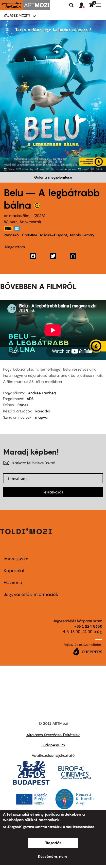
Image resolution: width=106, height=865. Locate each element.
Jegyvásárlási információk (31, 594)
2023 (39, 215)
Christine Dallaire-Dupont (44, 235)
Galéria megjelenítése (53, 177)
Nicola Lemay (82, 235)
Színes (22, 405)
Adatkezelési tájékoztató (53, 755)
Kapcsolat (14, 570)
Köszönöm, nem (52, 856)
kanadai (42, 411)
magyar (42, 417)
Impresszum (16, 558)
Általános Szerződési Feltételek (53, 734)
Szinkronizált (30, 221)
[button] (84, 5)
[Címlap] (25, 5)
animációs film (16, 215)
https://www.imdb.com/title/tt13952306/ (8, 228)
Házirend (13, 582)
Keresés (71, 5)
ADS (30, 398)
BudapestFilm (53, 745)
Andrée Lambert (42, 393)
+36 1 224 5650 (88, 626)
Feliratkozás (53, 492)
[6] (37, 207)
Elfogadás (53, 842)
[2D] (18, 228)
